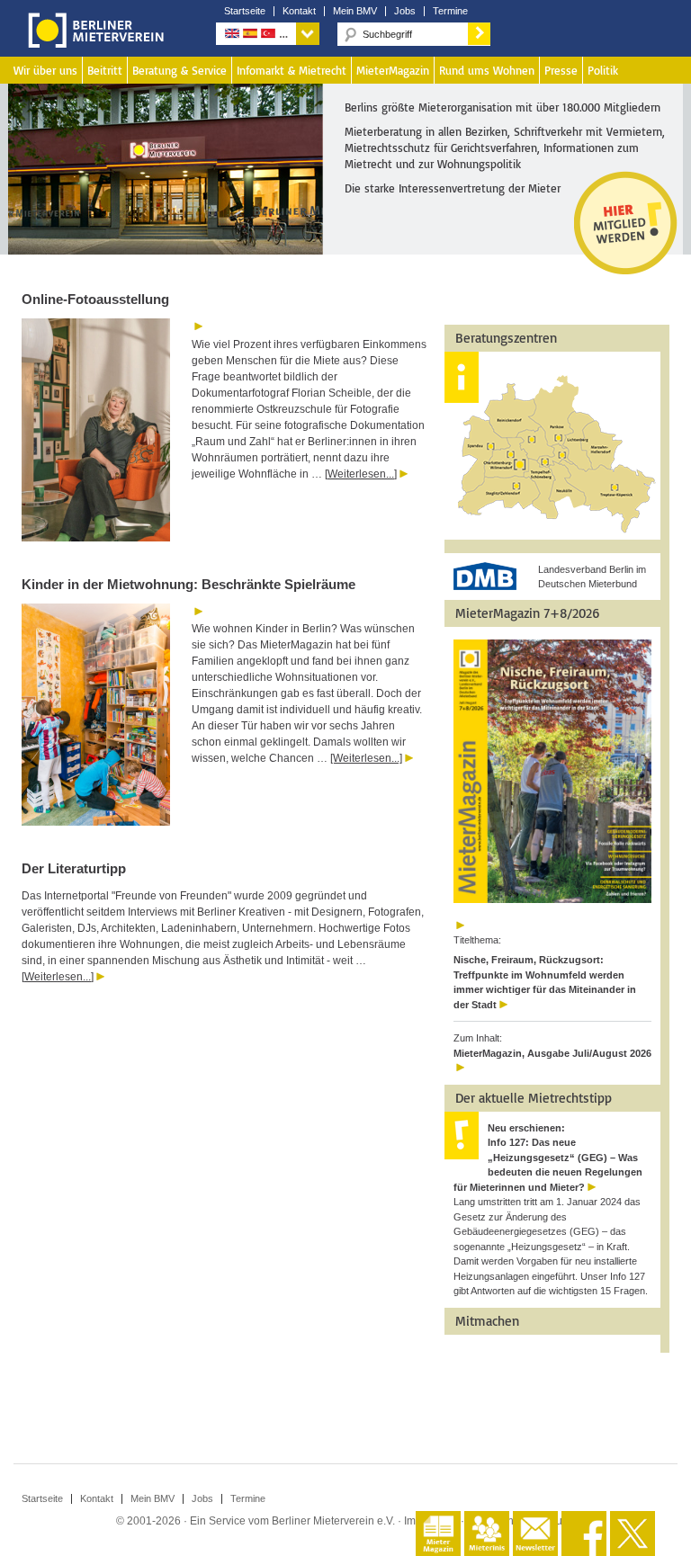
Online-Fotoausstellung (95, 299)
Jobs (405, 11)
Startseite (244, 11)
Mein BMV (355, 11)
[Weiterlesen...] (361, 474)
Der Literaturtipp (74, 868)
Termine (450, 11)
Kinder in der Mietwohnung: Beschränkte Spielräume (188, 584)
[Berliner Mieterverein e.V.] (92, 43)
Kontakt (299, 11)
